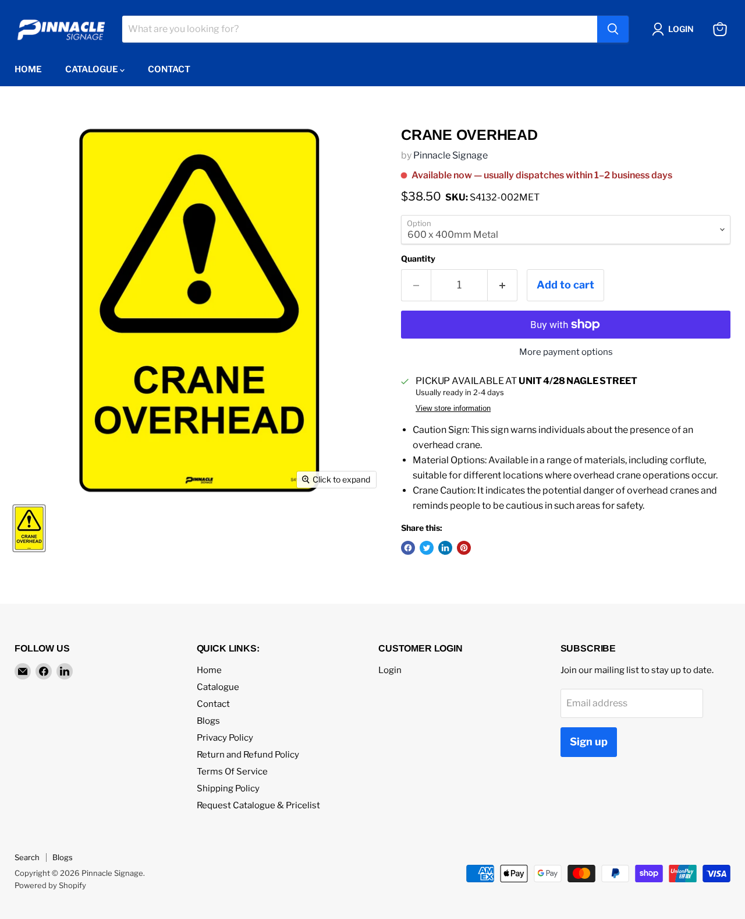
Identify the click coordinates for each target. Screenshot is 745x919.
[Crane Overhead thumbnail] (29, 528)
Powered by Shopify (50, 885)
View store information (453, 408)
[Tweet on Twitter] (427, 548)
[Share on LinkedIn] (445, 548)
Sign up (589, 741)
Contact (169, 69)
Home (28, 69)
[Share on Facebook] (408, 548)
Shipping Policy (228, 788)
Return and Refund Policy (248, 754)
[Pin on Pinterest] (464, 548)
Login (390, 670)
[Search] (613, 29)
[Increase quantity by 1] (502, 285)
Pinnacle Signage (450, 155)
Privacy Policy (225, 738)
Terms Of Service (232, 771)
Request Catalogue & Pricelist (258, 805)
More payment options (566, 352)
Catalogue (92, 69)
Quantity (418, 258)
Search (27, 857)
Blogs (208, 721)
